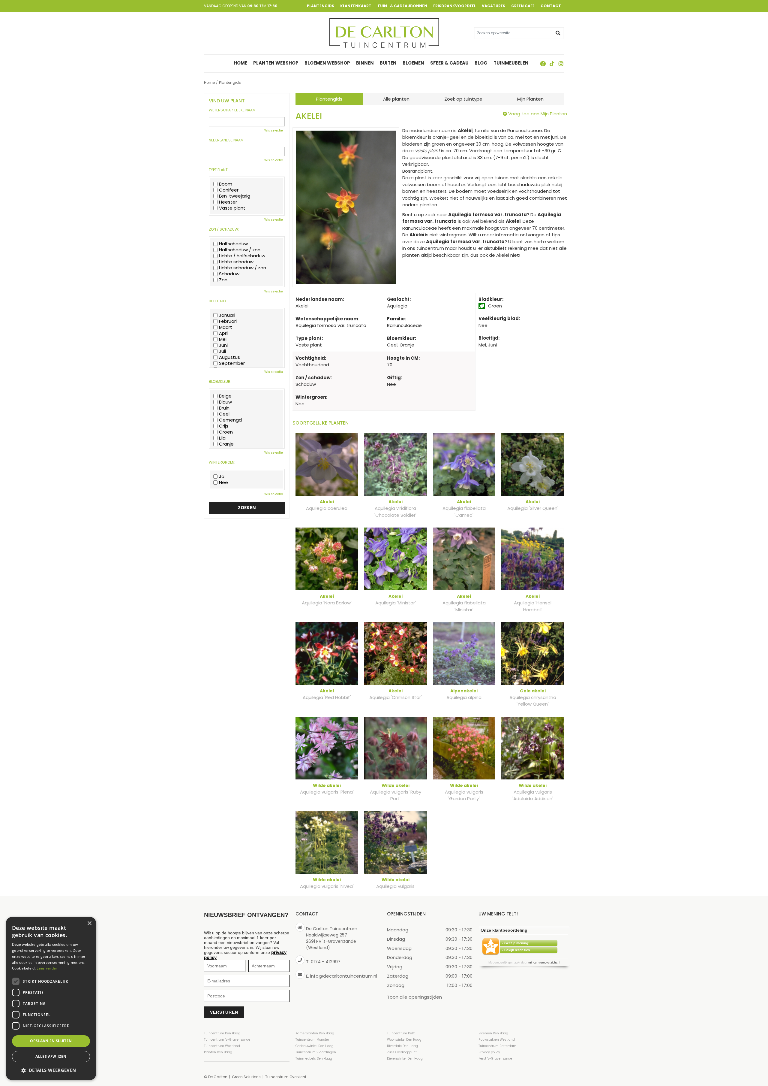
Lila (222, 438)
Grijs (223, 426)
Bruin (224, 408)
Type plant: (219, 170)
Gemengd (230, 420)
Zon (223, 280)
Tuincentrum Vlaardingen (316, 1052)
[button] (51, 1070)
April (223, 333)
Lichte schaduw (236, 262)
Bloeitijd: (217, 301)
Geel (224, 414)
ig (561, 64)
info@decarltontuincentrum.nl (343, 976)
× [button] (89, 923)
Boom (225, 184)
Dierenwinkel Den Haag (405, 1058)
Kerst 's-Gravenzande (495, 1058)
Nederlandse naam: (226, 140)
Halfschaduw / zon (239, 250)
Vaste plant (232, 208)
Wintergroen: (222, 462)
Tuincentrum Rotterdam (497, 1046)
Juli (222, 351)
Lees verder (47, 968)
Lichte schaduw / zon (242, 268)
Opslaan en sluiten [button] (51, 1040)
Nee (223, 482)
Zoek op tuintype (463, 99)
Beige (225, 396)
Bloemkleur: (220, 382)
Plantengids (329, 99)
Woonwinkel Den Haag (404, 1039)
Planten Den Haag (218, 1052)
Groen (226, 432)
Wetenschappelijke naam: (232, 110)
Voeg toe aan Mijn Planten (537, 113)
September (232, 363)
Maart (225, 327)
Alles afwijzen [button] (51, 1056)
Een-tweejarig (234, 196)
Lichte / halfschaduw (242, 256)
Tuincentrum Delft (401, 1033)
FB (543, 64)
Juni (223, 345)
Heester (228, 202)
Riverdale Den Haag (402, 1046)
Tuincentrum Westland (222, 1046)
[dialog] (51, 998)
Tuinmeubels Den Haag (314, 1058)
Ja (221, 476)
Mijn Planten (530, 99)
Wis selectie (273, 130)
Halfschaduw (233, 244)
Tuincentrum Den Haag (222, 1033)
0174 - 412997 (325, 961)
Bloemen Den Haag (493, 1033)
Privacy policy (489, 1052)
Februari (228, 321)
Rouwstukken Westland (496, 1039)
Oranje (226, 444)
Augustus (229, 357)
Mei (222, 339)
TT (552, 64)
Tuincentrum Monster (312, 1039)
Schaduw (229, 274)
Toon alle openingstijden (414, 997)
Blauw (225, 402)
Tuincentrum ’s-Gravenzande (227, 1039)
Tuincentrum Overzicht (285, 1076)
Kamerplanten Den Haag (315, 1033)
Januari (227, 315)
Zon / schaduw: (224, 229)
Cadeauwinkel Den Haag (315, 1046)
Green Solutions (246, 1076)
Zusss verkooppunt (402, 1052)
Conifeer (228, 190)
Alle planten (396, 99)
